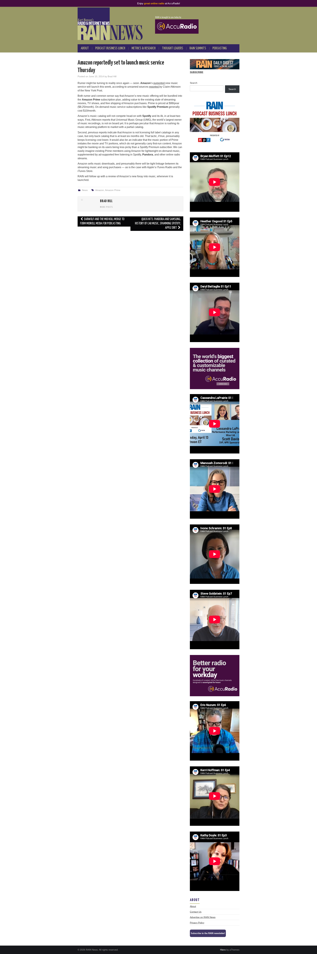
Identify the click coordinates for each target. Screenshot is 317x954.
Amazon (99, 190)
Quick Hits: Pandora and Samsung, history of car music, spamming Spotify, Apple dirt (158, 223)
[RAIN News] (158, 23)
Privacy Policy (197, 922)
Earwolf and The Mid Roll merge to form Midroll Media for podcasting (102, 221)
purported (159, 83)
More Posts (106, 207)
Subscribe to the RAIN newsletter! (208, 933)
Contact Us (195, 911)
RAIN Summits (198, 48)
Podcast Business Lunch (110, 48)
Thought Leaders (172, 48)
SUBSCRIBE (196, 72)
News (85, 190)
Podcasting (219, 48)
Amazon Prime (112, 190)
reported (154, 86)
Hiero (223, 949)
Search (193, 83)
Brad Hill (112, 76)
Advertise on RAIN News (202, 917)
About (85, 48)
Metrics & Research (144, 48)
